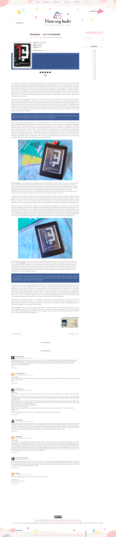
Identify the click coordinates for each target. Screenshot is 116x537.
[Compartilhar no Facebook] (72, 334)
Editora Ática (51, 37)
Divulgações (43, 37)
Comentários (17, 334)
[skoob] (98, 32)
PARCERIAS (56, 2)
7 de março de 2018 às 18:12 (23, 474)
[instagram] (86, 32)
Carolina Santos (21, 457)
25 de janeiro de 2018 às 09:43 (24, 375)
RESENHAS (46, 2)
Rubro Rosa (19, 356)
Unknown (18, 436)
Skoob (35, 49)
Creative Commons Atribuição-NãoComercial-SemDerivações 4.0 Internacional (58, 521)
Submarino (59, 50)
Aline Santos (20, 373)
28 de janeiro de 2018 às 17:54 (24, 438)
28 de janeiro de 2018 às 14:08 (24, 421)
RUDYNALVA (19, 389)
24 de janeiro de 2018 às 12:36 (24, 358)
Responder (14, 368)
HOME (37, 2)
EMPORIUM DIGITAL (78, 535)
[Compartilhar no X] (69, 334)
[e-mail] (101, 32)
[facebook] (89, 32)
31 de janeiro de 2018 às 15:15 (23, 459)
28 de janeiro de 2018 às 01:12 (24, 390)
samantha (19, 420)
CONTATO (77, 2)
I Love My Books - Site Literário (53, 535)
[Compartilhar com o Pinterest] (75, 334)
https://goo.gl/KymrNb (18, 481)
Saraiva (45, 50)
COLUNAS (66, 2)
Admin (17, 473)
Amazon (52, 50)
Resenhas (58, 37)
